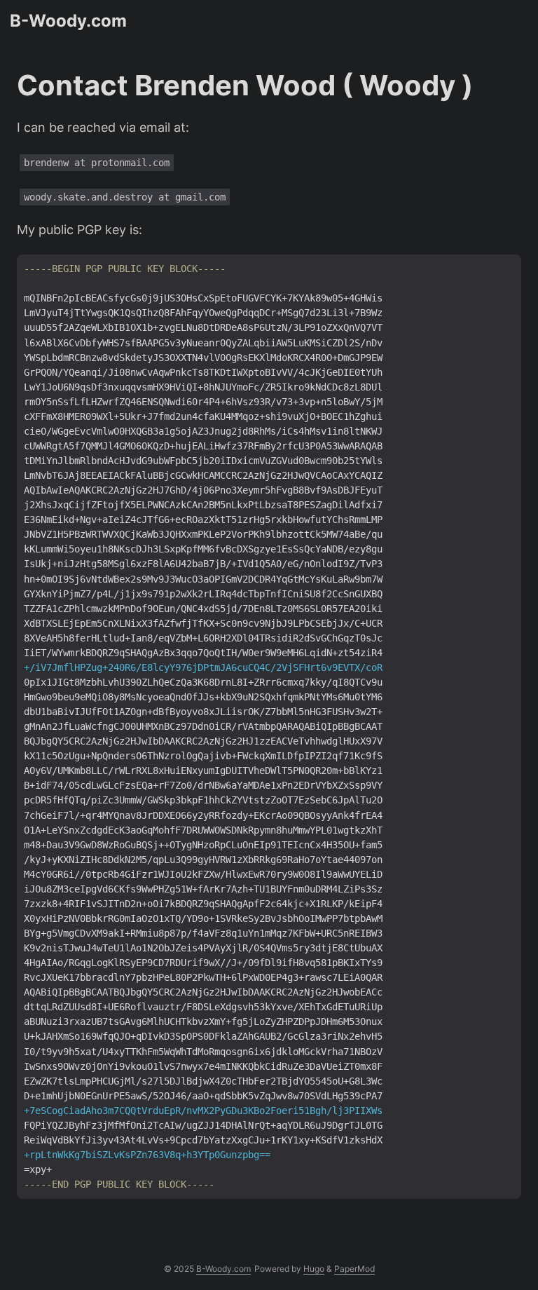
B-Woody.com (68, 21)
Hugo (313, 1268)
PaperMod (354, 1268)
